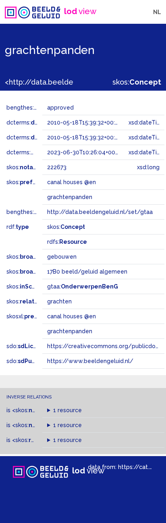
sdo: (27, 346)
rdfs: (67, 242)
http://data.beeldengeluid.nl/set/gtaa (100, 212)
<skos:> (41, 410)
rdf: (17, 227)
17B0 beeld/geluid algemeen (87, 271)
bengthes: (29, 107)
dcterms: (39, 122)
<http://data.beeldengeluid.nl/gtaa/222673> (82, 82)
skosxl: (30, 316)
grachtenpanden (69, 331)
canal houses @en (71, 316)
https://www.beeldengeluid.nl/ (90, 361)
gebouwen (62, 256)
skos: (136, 82)
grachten (59, 301)
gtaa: (82, 286)
